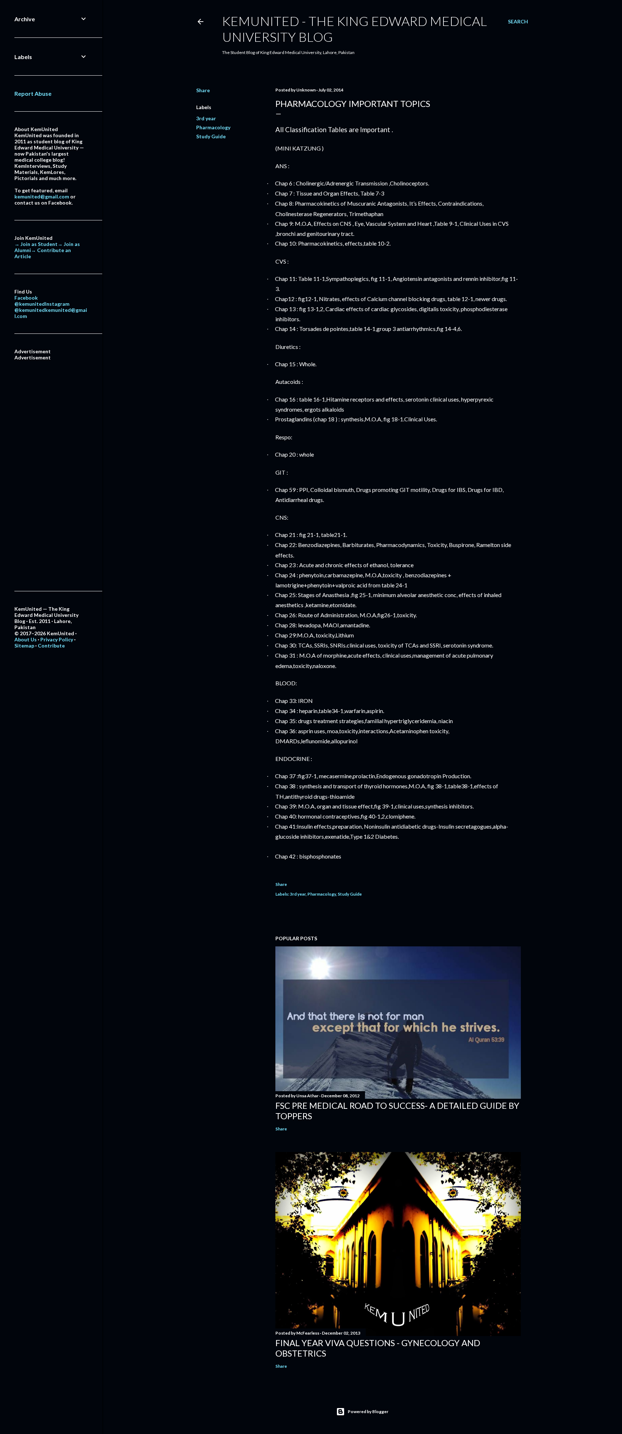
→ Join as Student (36, 244)
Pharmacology (213, 127)
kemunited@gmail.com (41, 196)
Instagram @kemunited (41, 307)
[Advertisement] (51, 468)
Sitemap (24, 645)
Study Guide (211, 136)
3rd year (206, 118)
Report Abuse (32, 93)
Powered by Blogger (368, 1411)
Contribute (51, 645)
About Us (25, 639)
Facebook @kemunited (29, 301)
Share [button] (203, 90)
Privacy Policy (56, 639)
